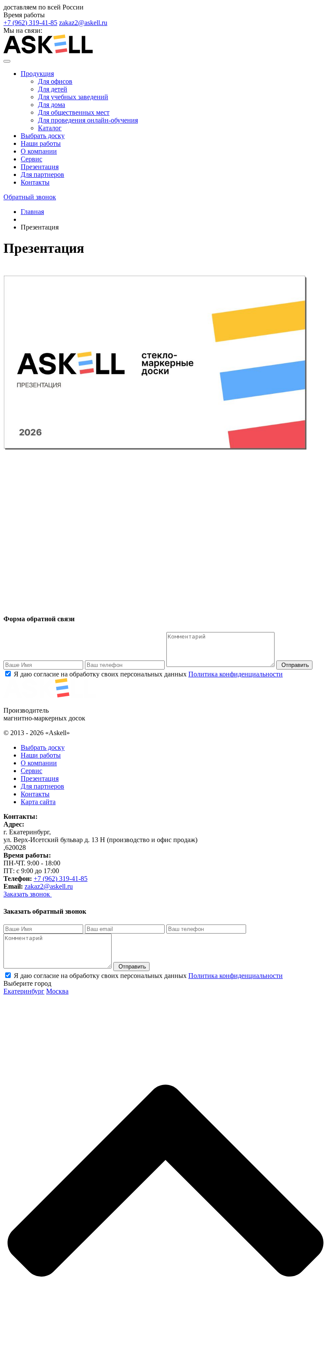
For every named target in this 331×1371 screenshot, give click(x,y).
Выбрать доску (43, 135)
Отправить (294, 665)
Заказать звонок (27, 894)
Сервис (31, 159)
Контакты (35, 182)
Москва (57, 991)
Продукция (37, 73)
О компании (39, 151)
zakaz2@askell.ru (83, 22)
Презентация (40, 166)
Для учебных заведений (73, 97)
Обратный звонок (29, 197)
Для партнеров (42, 174)
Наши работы (41, 143)
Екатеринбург (23, 991)
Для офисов (55, 81)
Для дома (51, 104)
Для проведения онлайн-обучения (88, 120)
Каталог (50, 128)
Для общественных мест (73, 112)
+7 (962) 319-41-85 (30, 22)
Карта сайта (38, 801)
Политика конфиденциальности (235, 674)
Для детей (52, 89)
